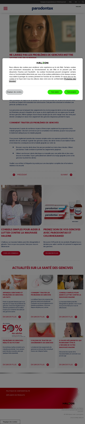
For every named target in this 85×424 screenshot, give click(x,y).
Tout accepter (71, 92)
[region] (42, 79)
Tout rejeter (55, 92)
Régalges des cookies (14, 92)
